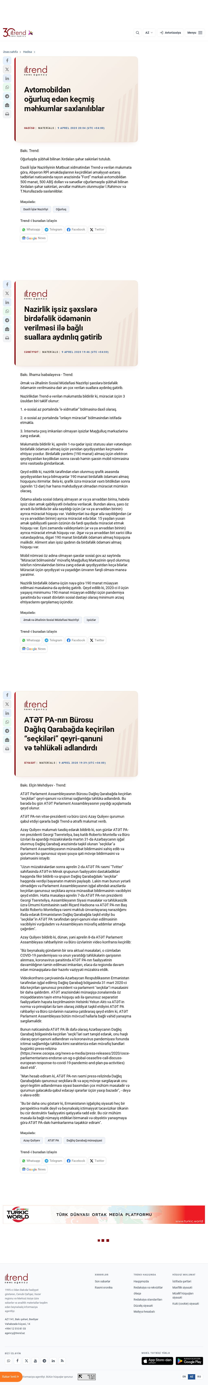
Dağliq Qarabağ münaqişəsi (84, 1140)
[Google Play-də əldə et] (189, 1361)
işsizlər (91, 620)
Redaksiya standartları (148, 1299)
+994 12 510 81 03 (15, 1328)
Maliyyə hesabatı (144, 1311)
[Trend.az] (18, 32)
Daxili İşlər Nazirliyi (35, 209)
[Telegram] (44, 1361)
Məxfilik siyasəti (182, 1287)
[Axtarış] (137, 33)
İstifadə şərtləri (181, 1281)
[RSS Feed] (62, 1361)
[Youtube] (35, 1361)
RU (199, 1376)
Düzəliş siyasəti (143, 1305)
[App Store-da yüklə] (157, 1361)
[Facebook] (17, 1361)
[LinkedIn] (53, 1361)
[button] (7, 60)
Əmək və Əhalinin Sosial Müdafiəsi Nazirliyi (51, 620)
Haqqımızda (141, 1281)
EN (184, 1376)
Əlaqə (137, 1293)
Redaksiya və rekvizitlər (148, 1287)
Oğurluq (61, 209)
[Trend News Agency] (16, 1278)
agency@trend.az (15, 1333)
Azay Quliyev (31, 1140)
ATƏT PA (53, 1140)
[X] (26, 1361)
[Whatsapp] (8, 1361)
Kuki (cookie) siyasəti (185, 1303)
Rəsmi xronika (104, 1287)
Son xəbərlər (102, 1281)
